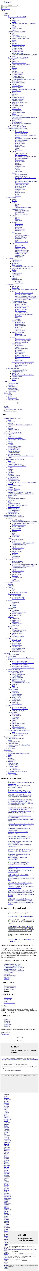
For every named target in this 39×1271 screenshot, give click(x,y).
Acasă (6, 406)
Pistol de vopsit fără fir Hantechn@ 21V (19, 792)
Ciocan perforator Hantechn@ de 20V (19, 838)
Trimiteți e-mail (5, 1034)
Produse (6, 407)
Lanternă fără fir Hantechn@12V (20, 916)
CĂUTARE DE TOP (17, 1031)
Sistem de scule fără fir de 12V (13, 409)
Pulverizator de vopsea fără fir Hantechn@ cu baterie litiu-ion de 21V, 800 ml (21, 811)
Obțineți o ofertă (5, 9)
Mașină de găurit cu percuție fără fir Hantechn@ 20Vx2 (18, 832)
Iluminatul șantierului (10, 411)
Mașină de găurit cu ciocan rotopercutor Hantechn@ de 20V (19, 845)
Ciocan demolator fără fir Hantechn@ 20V (20, 825)
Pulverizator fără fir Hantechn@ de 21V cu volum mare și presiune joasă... (20, 803)
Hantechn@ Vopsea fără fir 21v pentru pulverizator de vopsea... (19, 786)
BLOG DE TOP (5, 1031)
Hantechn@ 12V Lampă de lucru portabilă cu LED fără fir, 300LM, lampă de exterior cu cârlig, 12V (21, 929)
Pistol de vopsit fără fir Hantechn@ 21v (19, 796)
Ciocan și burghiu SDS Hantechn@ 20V (19, 851)
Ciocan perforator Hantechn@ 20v (18, 864)
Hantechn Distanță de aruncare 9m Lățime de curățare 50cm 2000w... (21, 887)
